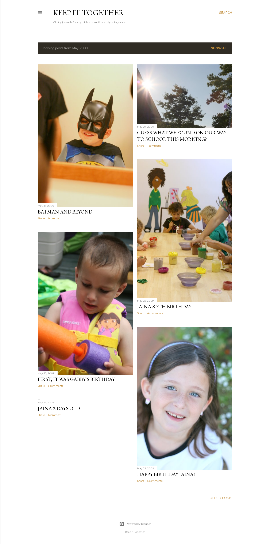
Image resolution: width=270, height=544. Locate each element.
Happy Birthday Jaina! (166, 474)
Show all (219, 48)
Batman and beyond (65, 211)
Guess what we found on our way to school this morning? (181, 135)
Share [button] (41, 218)
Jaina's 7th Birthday (164, 306)
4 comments (155, 313)
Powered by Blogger (138, 523)
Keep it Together (88, 13)
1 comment (55, 218)
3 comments (55, 385)
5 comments (154, 480)
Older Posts (221, 498)
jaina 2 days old (59, 408)
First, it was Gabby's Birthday (76, 379)
